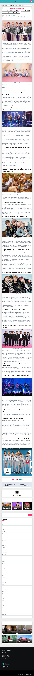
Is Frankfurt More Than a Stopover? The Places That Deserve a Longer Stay (24, 641)
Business (3, 531)
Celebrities (12, 8)
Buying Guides (4, 533)
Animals (3, 522)
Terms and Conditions (21, 674)
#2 (3, 16)
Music (22, 8)
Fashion (3, 559)
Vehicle (3, 612)
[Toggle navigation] (2, 1)
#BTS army (13, 16)
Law (3, 575)
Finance (3, 561)
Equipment (4, 554)
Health (3, 570)
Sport (3, 598)
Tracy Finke (7, 15)
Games (3, 568)
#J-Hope (22, 16)
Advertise (27, 674)
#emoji (16, 16)
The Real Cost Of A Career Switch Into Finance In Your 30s (9, 641)
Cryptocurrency (5, 545)
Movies (27, 504)
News (3, 591)
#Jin (27, 16)
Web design (4, 614)
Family (3, 556)
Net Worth (4, 589)
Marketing (4, 582)
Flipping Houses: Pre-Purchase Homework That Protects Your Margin (9, 632)
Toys (3, 605)
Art (2, 524)
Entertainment (17, 8)
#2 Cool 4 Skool (6, 16)
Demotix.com (5, 666)
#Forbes (19, 16)
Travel (3, 607)
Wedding (3, 616)
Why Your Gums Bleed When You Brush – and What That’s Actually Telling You (24, 632)
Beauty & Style (4, 526)
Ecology (3, 547)
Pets (3, 593)
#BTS (10, 16)
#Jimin (25, 16)
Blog (3, 529)
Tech (3, 600)
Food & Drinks (4, 563)
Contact (31, 674)
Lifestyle (3, 577)
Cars (3, 538)
